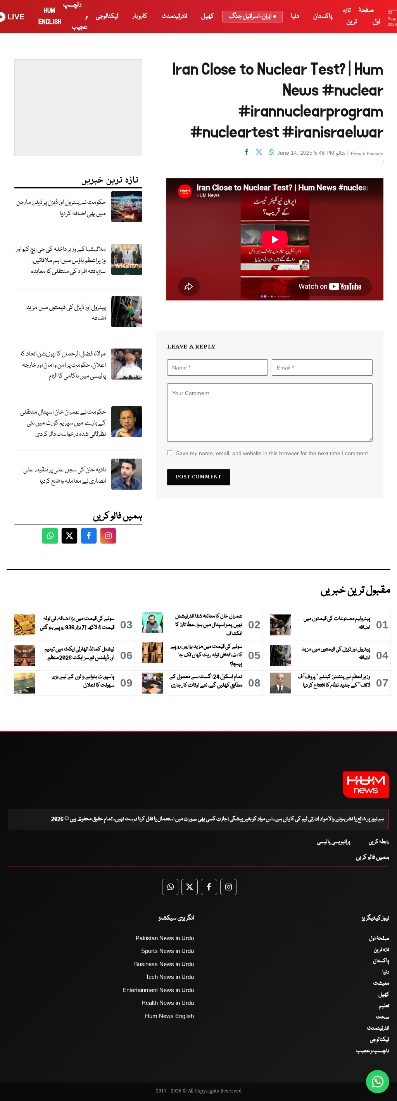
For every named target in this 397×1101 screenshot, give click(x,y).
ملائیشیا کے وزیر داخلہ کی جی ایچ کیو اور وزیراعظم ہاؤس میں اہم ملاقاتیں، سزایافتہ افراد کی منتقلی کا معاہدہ (61, 260)
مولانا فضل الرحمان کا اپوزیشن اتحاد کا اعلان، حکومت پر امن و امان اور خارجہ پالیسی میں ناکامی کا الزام (63, 365)
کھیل (207, 16)
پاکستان (322, 16)
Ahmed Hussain (367, 153)
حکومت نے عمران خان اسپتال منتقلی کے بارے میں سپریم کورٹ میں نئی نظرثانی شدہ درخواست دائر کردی (63, 423)
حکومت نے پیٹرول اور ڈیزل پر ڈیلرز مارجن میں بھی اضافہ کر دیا (61, 208)
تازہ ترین (381, 950)
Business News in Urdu (164, 964)
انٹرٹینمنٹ (174, 16)
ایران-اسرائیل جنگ (250, 16)
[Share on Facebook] (246, 152)
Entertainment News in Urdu (158, 990)
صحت (382, 1017)
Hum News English (169, 1016)
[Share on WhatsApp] (271, 152)
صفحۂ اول (379, 938)
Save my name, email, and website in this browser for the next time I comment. (272, 453)
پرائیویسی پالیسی (333, 842)
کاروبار (140, 16)
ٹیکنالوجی (107, 16)
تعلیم (384, 1006)
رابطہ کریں (379, 842)
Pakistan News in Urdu (165, 938)
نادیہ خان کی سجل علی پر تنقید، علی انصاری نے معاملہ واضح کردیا (64, 475)
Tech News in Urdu (170, 976)
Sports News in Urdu (167, 950)
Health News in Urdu (168, 1002)
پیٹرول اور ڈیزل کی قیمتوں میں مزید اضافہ (66, 313)
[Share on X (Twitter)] (259, 152)
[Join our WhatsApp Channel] (377, 1081)
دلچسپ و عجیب (372, 1051)
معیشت (381, 983)
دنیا (295, 16)
